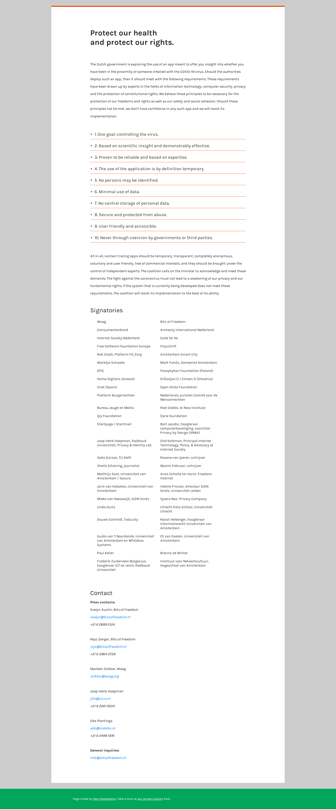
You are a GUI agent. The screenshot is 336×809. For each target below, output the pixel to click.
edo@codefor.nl (102, 728)
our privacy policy (150, 799)
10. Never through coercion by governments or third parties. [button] (151, 237)
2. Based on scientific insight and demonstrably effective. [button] (150, 145)
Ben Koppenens (104, 799)
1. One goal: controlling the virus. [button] (124, 134)
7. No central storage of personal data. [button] (130, 203)
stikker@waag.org (104, 676)
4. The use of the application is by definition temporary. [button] (147, 168)
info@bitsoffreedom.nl (108, 758)
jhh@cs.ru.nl (100, 698)
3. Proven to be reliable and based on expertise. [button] (138, 157)
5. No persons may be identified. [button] (124, 180)
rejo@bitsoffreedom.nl (108, 646)
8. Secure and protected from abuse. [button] (128, 214)
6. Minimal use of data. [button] (115, 191)
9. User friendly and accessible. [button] (123, 226)
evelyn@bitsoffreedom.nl (110, 617)
